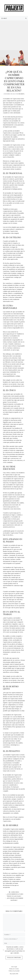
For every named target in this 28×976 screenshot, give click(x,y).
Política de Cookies (14, 968)
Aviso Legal (14, 966)
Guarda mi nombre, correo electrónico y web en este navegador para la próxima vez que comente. (15, 950)
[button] (26, 18)
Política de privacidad (14, 971)
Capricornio (15, 892)
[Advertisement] (14, 35)
